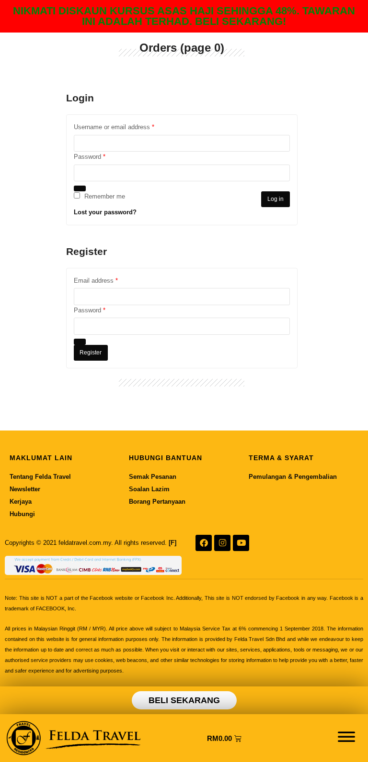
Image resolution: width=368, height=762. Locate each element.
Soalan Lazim (149, 489)
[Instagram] (222, 543)
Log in (275, 199)
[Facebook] (204, 543)
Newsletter (25, 489)
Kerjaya (21, 501)
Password (101, 156)
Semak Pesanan (152, 476)
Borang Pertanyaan (157, 501)
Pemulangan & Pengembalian (293, 476)
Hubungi (22, 514)
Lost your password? (105, 212)
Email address (108, 280)
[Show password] (80, 189)
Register (91, 352)
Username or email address (126, 126)
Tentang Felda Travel (40, 476)
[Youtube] (241, 543)
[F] (172, 542)
